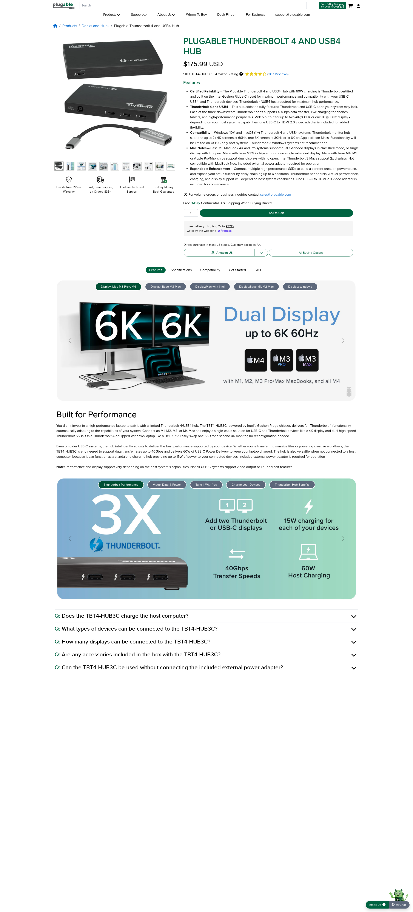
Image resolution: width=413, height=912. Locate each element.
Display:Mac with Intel (210, 287)
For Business (255, 14)
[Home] (55, 26)
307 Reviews (278, 74)
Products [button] (109, 14)
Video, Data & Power (167, 485)
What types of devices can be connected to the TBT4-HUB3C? (136, 628)
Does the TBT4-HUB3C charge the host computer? (121, 616)
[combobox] (193, 5)
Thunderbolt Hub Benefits (292, 485)
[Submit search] (312, 5)
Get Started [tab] (237, 270)
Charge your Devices (246, 485)
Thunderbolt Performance (121, 485)
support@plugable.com (292, 14)
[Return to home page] (63, 5)
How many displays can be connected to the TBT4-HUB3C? (132, 641)
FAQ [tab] (257, 270)
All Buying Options (311, 253)
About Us (164, 14)
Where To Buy (196, 14)
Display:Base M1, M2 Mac (256, 287)
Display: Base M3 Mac (166, 287)
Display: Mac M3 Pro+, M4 (118, 287)
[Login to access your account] (358, 6)
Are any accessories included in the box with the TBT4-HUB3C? (137, 654)
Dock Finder (226, 14)
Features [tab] (155, 270)
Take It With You (206, 485)
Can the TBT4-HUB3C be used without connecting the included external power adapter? (169, 667)
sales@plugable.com (275, 194)
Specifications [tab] (181, 270)
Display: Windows (300, 287)
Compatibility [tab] (210, 270)
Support (137, 14)
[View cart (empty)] (351, 6)
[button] (241, 74)
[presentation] (156, 270)
